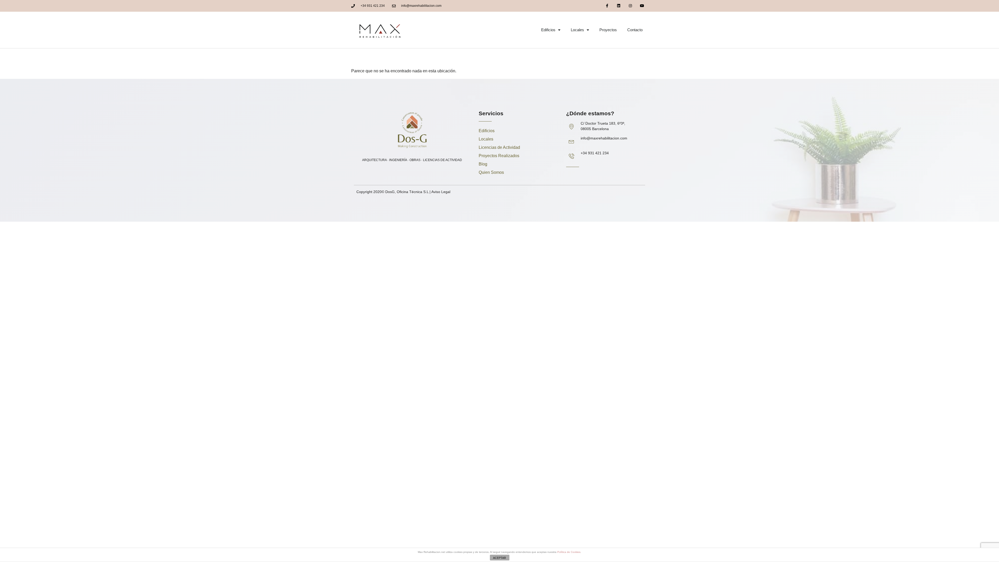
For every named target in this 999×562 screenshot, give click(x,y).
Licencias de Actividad (499, 147)
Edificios (548, 30)
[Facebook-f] (607, 6)
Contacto (635, 30)
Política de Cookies (568, 552)
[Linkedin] (619, 6)
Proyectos (608, 30)
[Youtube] (642, 6)
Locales (577, 30)
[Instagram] (630, 6)
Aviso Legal (440, 192)
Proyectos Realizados (499, 156)
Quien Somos (491, 172)
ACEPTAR (499, 557)
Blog (483, 164)
